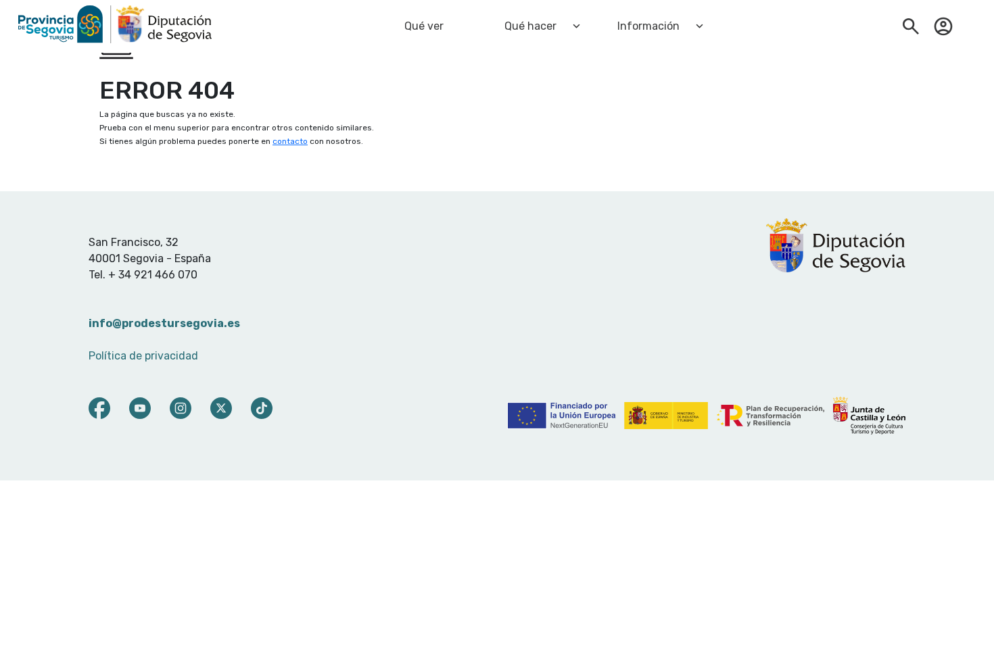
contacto (290, 141)
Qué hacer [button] (530, 26)
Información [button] (648, 26)
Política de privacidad (143, 355)
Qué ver (424, 26)
